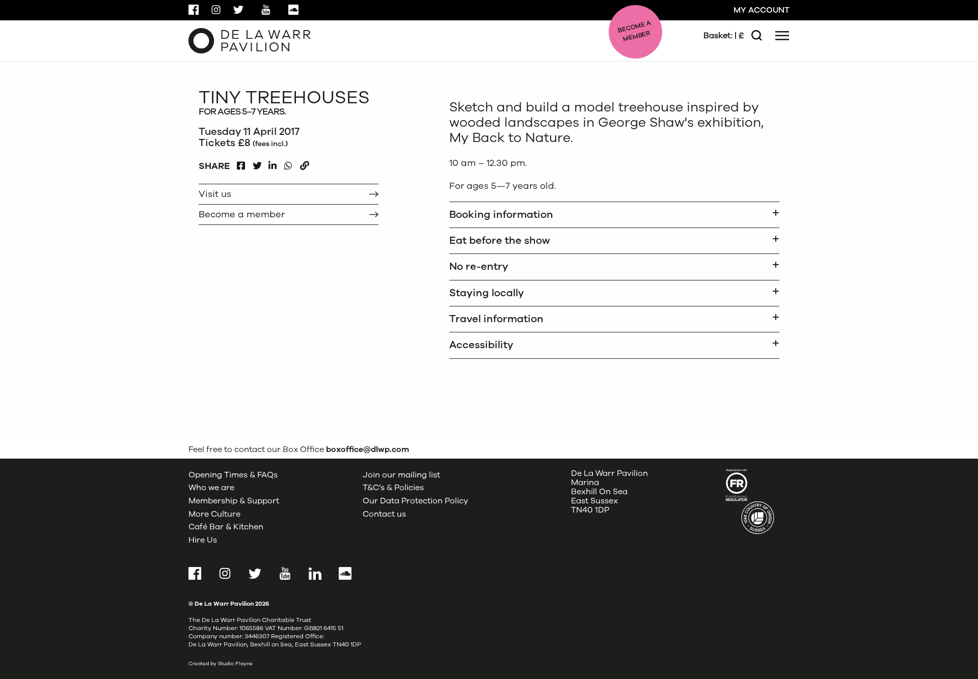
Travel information (496, 319)
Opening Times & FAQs (233, 474)
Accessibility (481, 345)
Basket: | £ (723, 35)
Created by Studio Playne (220, 663)
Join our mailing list (401, 474)
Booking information (501, 214)
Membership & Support (233, 500)
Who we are (211, 487)
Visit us (215, 194)
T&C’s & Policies (393, 487)
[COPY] (304, 163)
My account (762, 10)
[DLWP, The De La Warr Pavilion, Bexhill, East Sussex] (249, 40)
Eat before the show (499, 240)
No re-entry (478, 266)
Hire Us (202, 540)
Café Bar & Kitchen (225, 526)
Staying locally (486, 293)
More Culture (214, 514)
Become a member (242, 214)
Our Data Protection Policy (415, 500)
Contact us (384, 514)
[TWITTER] (257, 163)
